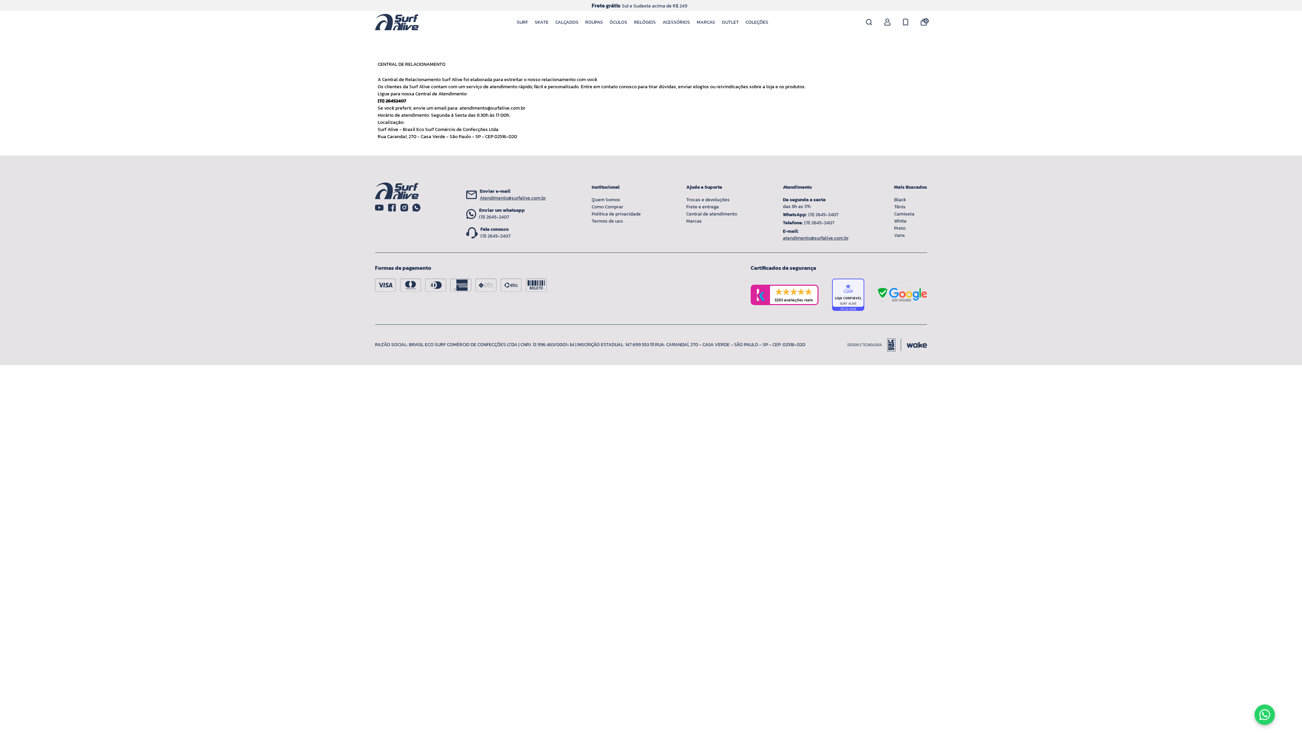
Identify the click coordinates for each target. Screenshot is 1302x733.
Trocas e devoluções (708, 199)
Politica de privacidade (616, 214)
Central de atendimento (711, 214)
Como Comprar (607, 206)
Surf (522, 22)
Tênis (900, 206)
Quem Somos (606, 199)
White (900, 221)
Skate (542, 22)
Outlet (730, 22)
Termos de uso (607, 221)
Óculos (618, 22)
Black (900, 199)
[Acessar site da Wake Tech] (917, 345)
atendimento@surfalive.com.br (492, 108)
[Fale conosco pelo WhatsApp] (1265, 714)
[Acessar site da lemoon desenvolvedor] (874, 345)
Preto (900, 228)
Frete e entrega (702, 206)
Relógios (645, 22)
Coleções (757, 22)
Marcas (706, 22)
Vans (899, 235)
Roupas (594, 22)
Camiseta (904, 214)
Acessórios (676, 22)
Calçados (566, 22)
